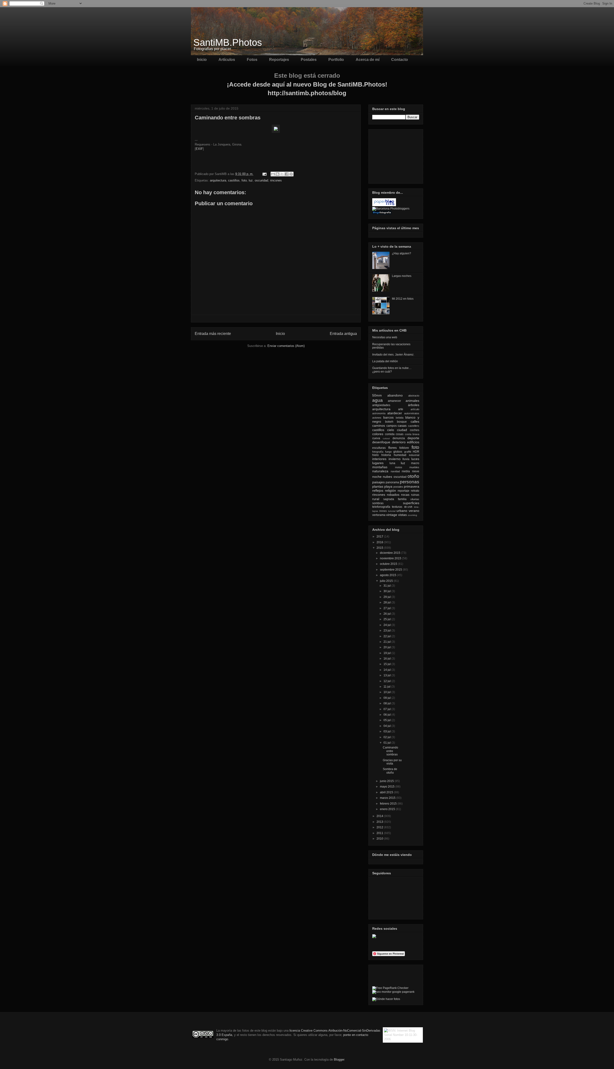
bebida (399, 417)
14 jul (387, 670)
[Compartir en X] (282, 174)
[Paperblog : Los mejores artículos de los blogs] (384, 205)
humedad (400, 455)
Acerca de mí (367, 60)
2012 (380, 827)
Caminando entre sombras (390, 751)
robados (393, 495)
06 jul (387, 714)
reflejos (377, 490)
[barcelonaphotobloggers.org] (390, 208)
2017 (380, 536)
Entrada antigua (343, 334)
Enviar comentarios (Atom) (286, 346)
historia (386, 455)
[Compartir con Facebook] (286, 174)
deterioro (399, 442)
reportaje (403, 490)
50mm (377, 395)
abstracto (413, 395)
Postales (309, 60)
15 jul (387, 664)
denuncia (399, 438)
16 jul (387, 658)
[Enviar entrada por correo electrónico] (264, 174)
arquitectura (218, 180)
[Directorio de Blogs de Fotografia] (381, 213)
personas (409, 481)
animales (412, 401)
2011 (380, 833)
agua (377, 400)
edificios (413, 442)
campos (391, 425)
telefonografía (381, 506)
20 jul (387, 647)
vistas (402, 515)
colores (377, 434)
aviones (376, 417)
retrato (415, 490)
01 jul (387, 742)
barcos (388, 417)
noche (377, 477)
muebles (414, 467)
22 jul (387, 636)
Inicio (202, 60)
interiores (379, 459)
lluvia (405, 459)
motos (398, 467)
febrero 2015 (388, 803)
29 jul (387, 597)
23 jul (387, 630)
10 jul (387, 692)
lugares (378, 463)
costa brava (412, 434)
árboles (413, 405)
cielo (390, 430)
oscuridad (261, 180)
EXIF (199, 149)
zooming (412, 515)
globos (397, 451)
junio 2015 (387, 781)
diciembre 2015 (390, 553)
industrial (414, 455)
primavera (411, 486)
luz (251, 180)
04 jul (387, 726)
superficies (411, 503)
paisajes (378, 482)
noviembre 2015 (391, 558)
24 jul (387, 625)
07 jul (387, 709)
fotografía (377, 451)
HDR (416, 451)
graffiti (407, 451)
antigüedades (381, 405)
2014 (380, 816)
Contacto (399, 60)
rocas (405, 495)
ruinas (415, 495)
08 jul (387, 703)
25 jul (387, 619)
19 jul (387, 653)
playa (388, 486)
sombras (378, 503)
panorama (392, 482)
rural (375, 499)
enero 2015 (388, 809)
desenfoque (381, 442)
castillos (234, 180)
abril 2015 (387, 792)
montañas (379, 467)
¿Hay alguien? (401, 253)
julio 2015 (387, 581)
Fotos (252, 60)
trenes (383, 510)
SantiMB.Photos (227, 42)
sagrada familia (395, 499)
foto (244, 180)
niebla (406, 471)
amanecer (394, 401)
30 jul (387, 591)
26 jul (387, 613)
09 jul (387, 698)
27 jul (387, 608)
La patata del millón (385, 361)
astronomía (378, 413)
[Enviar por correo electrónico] (273, 174)
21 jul (387, 641)
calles (415, 421)
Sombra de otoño (390, 770)
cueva (376, 438)
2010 (380, 838)
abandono (395, 395)
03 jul (387, 731)
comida (390, 434)
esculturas (379, 448)
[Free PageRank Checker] (390, 988)
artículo (415, 409)
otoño (413, 476)
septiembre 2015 (391, 569)
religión (390, 490)
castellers (413, 425)
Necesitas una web (384, 337)
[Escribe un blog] (277, 174)
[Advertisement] (396, 155)
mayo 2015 (387, 786)
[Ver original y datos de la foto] (276, 132)
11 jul (387, 686)
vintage (391, 515)
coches (414, 430)
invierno (395, 459)
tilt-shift (408, 506)
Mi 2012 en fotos (402, 298)
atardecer (394, 413)
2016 (380, 542)
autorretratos (411, 413)
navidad (395, 471)
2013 (380, 822)
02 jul (387, 737)
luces (415, 459)
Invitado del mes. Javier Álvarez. (393, 354)
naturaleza (380, 471)
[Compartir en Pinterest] (291, 174)
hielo (375, 455)
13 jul (387, 675)
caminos (378, 425)
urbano (401, 511)
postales (398, 486)
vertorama (378, 515)
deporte (413, 438)
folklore (404, 448)
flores (392, 448)
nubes (387, 477)
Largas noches (401, 276)
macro (415, 463)
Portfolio (336, 60)
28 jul (387, 602)
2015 (380, 547)
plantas (377, 486)
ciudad (402, 430)
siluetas (414, 499)
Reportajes (279, 60)
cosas (399, 434)
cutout (386, 438)
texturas (397, 506)
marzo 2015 (388, 798)
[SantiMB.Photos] (374, 937)
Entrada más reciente (213, 334)
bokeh (389, 421)
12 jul (387, 681)
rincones (276, 180)
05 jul (387, 720)
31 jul (387, 585)
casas (402, 425)
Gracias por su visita (392, 762)
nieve (415, 471)
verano (414, 511)
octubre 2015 (389, 564)
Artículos (226, 60)
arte (400, 409)
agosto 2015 (388, 575)
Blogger (339, 1059)
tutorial (392, 511)
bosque (402, 421)
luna (392, 463)
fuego (388, 451)
